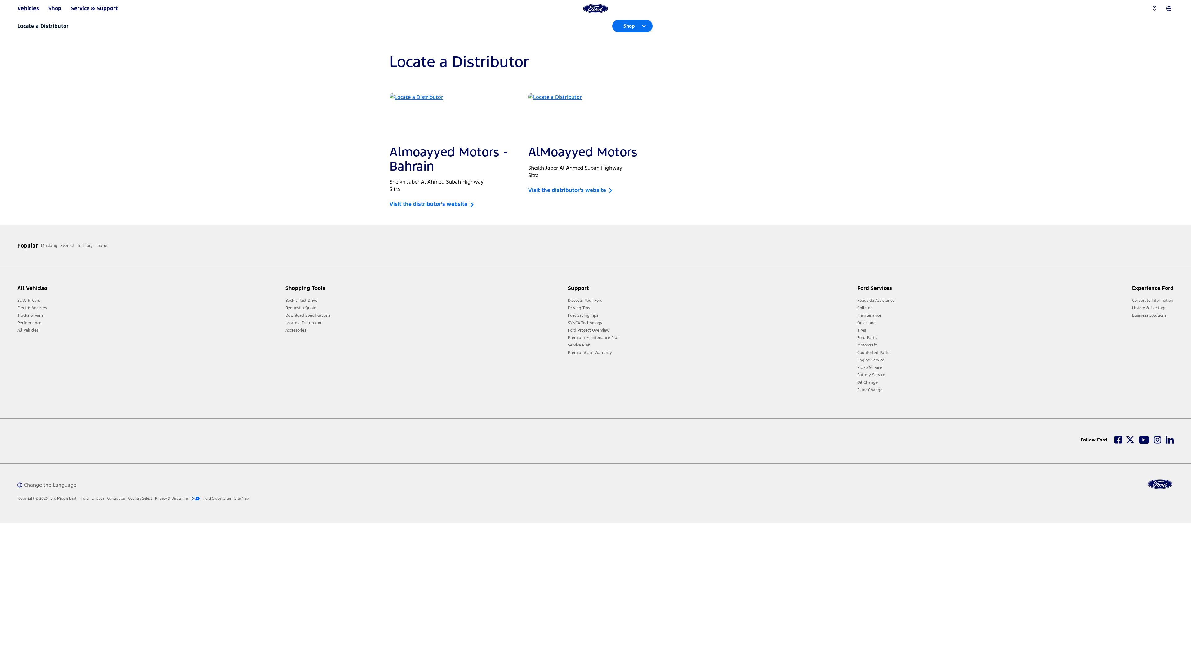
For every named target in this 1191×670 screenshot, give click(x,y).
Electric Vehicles (32, 308)
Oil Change (867, 382)
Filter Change (869, 389)
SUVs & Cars (28, 300)
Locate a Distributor (303, 322)
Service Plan (579, 345)
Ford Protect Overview (588, 330)
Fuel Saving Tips (583, 315)
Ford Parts (867, 337)
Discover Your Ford (585, 300)
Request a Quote (300, 308)
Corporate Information (1152, 300)
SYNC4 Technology (585, 322)
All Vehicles (27, 330)
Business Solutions (1149, 315)
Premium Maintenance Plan (594, 337)
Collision (865, 308)
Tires (861, 330)
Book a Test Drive (301, 300)
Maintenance (869, 315)
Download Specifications (307, 315)
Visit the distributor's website (430, 204)
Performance (29, 322)
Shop (54, 8)
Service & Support (94, 8)
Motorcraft (867, 345)
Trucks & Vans (30, 315)
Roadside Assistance (875, 300)
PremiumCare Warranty (590, 352)
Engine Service (870, 360)
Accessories (295, 330)
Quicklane (866, 322)
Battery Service (871, 375)
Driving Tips (579, 308)
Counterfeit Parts (873, 352)
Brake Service (869, 367)
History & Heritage (1149, 308)
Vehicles (28, 8)
